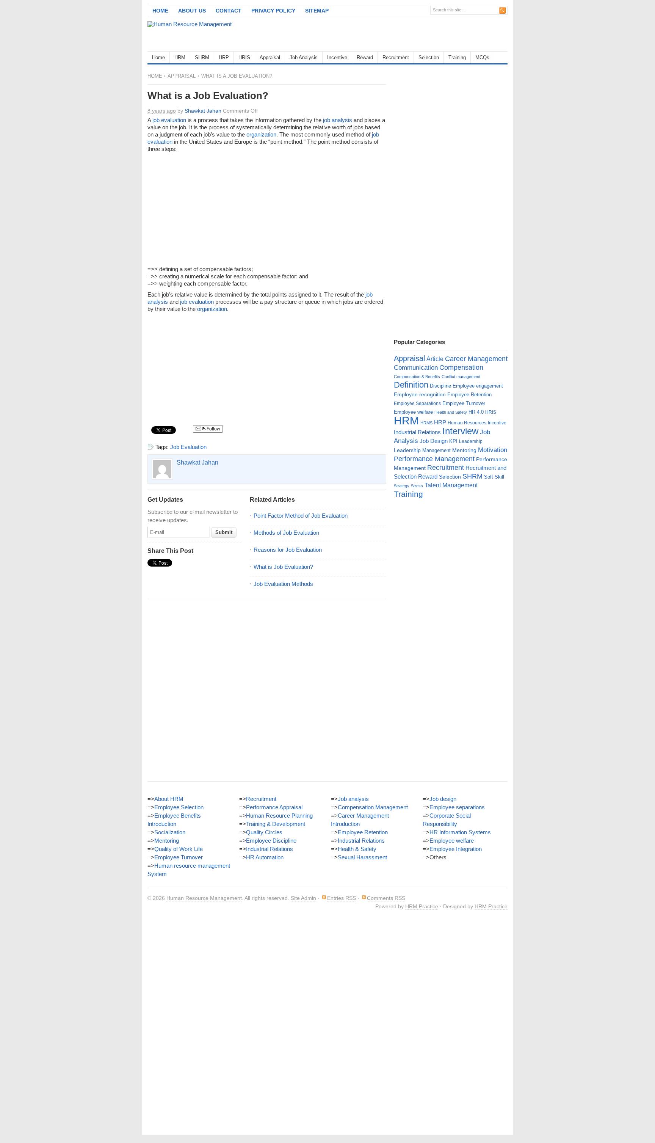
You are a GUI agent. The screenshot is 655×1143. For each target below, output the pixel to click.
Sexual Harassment (362, 857)
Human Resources (467, 422)
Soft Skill (494, 477)
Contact (228, 11)
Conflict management (461, 376)
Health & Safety (357, 849)
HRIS (244, 57)
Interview (460, 431)
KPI (453, 441)
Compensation (461, 367)
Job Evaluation (188, 447)
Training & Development (275, 824)
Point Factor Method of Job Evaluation (301, 515)
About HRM (168, 799)
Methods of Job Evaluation (286, 532)
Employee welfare (413, 412)
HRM (179, 57)
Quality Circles (264, 832)
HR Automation (265, 857)
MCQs (482, 57)
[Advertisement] (419, 34)
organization (261, 134)
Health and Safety (450, 412)
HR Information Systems (460, 832)
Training (457, 57)
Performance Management (434, 459)
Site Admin (303, 898)
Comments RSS (386, 898)
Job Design (434, 441)
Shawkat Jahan (203, 111)
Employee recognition (420, 394)
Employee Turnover (463, 403)
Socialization (169, 832)
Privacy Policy (273, 11)
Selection (428, 57)
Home (160, 11)
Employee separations (457, 807)
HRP (224, 57)
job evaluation (169, 120)
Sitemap (317, 11)
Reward (365, 57)
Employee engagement (478, 386)
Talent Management (451, 485)
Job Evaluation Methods (283, 584)
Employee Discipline (271, 840)
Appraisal (270, 57)
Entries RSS (341, 898)
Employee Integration (455, 849)
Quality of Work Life (178, 849)
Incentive (337, 57)
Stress (417, 486)
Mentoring (464, 450)
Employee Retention (469, 394)
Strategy (401, 486)
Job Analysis (304, 57)
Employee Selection (179, 807)
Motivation (492, 450)
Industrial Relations (417, 432)
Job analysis (353, 799)
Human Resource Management (204, 898)
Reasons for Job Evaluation (288, 549)
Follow (212, 429)
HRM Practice (421, 906)
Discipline (440, 386)
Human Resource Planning (279, 815)
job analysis (337, 120)
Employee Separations (417, 403)
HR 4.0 (476, 412)
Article (434, 359)
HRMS (426, 423)
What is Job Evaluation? (283, 567)
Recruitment (395, 57)
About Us (192, 11)
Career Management (476, 359)
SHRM (202, 57)
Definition (411, 384)
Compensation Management (373, 807)
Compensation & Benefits (417, 376)
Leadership (471, 441)
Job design (442, 799)
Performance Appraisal (274, 807)
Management (436, 450)
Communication (416, 367)
